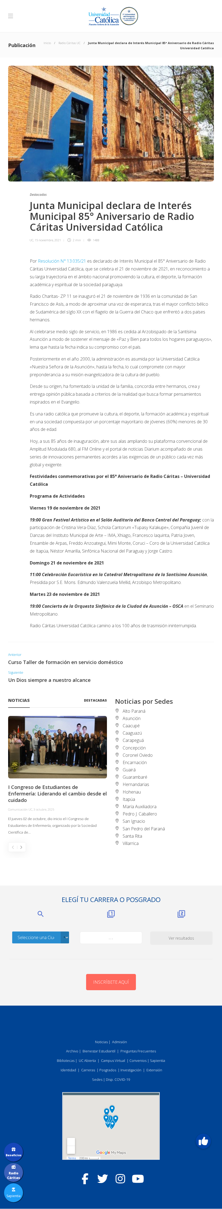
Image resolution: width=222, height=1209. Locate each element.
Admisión (119, 1041)
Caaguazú (132, 733)
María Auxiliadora (139, 807)
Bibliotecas (65, 1060)
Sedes (97, 1079)
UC (31, 240)
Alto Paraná (134, 711)
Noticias (101, 1041)
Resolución (48, 261)
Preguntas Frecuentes (138, 1051)
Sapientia (157, 1060)
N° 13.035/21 (73, 261)
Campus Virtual (113, 1060)
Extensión (154, 1070)
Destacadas (38, 194)
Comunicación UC (20, 809)
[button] (203, 1141)
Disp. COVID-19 (118, 1079)
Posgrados (107, 1070)
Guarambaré (135, 777)
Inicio (47, 43)
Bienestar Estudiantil (99, 1051)
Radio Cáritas (13, 1175)
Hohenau (132, 792)
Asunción (132, 718)
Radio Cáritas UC (69, 43)
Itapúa (129, 799)
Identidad (68, 1070)
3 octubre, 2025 (44, 809)
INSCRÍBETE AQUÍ (111, 982)
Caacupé (131, 726)
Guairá (129, 770)
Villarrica (131, 843)
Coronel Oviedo (138, 755)
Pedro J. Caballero (140, 814)
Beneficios (13, 1155)
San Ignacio (134, 821)
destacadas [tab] (95, 700)
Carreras (88, 1070)
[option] (57, 775)
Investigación (130, 1070)
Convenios (137, 1060)
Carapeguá (133, 740)
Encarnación (135, 762)
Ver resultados (181, 938)
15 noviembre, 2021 (48, 240)
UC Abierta (87, 1060)
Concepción (134, 748)
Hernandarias (136, 784)
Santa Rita (132, 836)
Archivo (72, 1051)
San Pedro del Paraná (144, 829)
